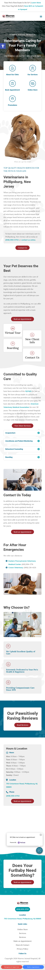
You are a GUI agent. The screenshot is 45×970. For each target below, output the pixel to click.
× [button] (40, 834)
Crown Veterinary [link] (15, 568)
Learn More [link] (36, 3)
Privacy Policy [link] (22, 949)
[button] (39, 850)
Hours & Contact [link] (22, 945)
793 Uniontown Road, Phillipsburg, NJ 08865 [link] (22, 919)
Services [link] (22, 933)
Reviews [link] (22, 937)
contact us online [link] (28, 240)
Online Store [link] (22, 929)
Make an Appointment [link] (22, 941)
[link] (3, 46)
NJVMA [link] (28, 391)
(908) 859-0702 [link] (12, 240)
